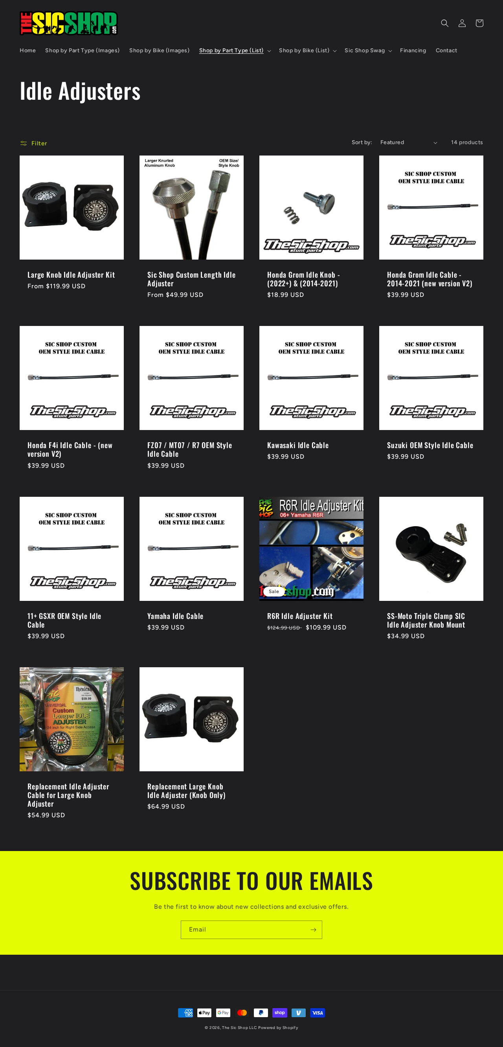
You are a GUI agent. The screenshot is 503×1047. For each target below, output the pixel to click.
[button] (234, 50)
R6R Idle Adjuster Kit (300, 615)
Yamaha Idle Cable (175, 615)
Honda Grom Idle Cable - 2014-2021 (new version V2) (429, 278)
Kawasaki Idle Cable (298, 445)
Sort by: (362, 142)
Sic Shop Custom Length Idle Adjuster (191, 278)
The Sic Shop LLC (239, 1027)
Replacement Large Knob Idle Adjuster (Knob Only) (186, 790)
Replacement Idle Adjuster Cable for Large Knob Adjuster (68, 795)
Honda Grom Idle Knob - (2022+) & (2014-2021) (303, 278)
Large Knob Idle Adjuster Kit (71, 274)
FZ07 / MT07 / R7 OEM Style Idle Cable (189, 449)
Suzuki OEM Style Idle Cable (430, 445)
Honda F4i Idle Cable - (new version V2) (70, 449)
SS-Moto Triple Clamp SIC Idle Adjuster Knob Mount (426, 620)
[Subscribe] (313, 930)
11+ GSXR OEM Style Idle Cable (64, 620)
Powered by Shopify (278, 1027)
